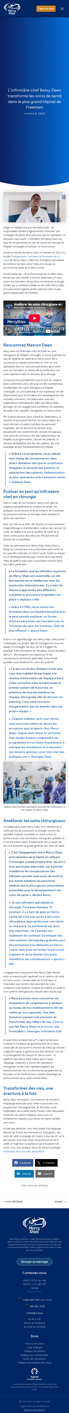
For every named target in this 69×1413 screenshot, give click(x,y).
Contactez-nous (34, 1313)
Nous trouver (34, 1291)
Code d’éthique (35, 1347)
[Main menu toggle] (62, 8)
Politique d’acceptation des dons (35, 1362)
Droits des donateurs (34, 1358)
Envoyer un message (34, 1261)
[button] (46, 9)
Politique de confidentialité (34, 1355)
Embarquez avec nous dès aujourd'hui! (23, 1151)
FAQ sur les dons (34, 1343)
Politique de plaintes (34, 1351)
